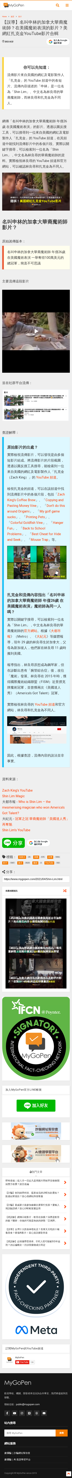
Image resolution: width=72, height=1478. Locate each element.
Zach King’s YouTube (17, 790)
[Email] (44, 1413)
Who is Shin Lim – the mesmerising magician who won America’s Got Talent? (33, 807)
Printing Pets (35, 517)
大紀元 (42, 636)
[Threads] (37, 1413)
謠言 (12, 16)
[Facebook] (7, 1413)
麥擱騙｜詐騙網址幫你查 (17, 1453)
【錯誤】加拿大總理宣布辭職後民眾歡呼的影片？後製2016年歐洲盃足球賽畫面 (35, 979)
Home (4, 16)
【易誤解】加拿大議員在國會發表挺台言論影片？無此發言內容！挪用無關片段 (35, 919)
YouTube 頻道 (46, 477)
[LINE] (29, 1413)
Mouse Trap (39, 540)
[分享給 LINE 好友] (13, 843)
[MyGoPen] (14, 6)
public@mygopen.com (28, 1404)
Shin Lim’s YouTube (16, 830)
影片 (20, 16)
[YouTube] (14, 1413)
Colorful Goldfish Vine (27, 523)
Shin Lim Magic (13, 796)
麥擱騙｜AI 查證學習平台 (17, 1459)
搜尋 (61, 1433)
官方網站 (30, 631)
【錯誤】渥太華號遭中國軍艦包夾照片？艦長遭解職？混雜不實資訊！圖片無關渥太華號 (35, 949)
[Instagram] (22, 1413)
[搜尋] (57, 5)
